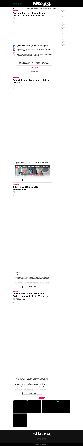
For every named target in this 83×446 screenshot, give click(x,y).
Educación (49, 8)
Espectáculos (45, 8)
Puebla (32, 8)
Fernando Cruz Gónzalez (21, 299)
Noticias (28, 8)
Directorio (54, 8)
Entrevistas (36, 8)
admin (18, 192)
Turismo (40, 8)
